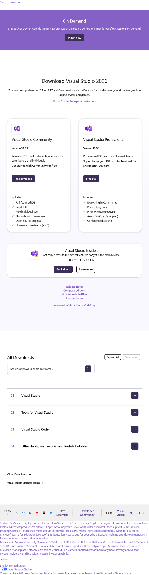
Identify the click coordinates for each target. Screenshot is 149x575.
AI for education (38, 538)
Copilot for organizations (104, 523)
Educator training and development (119, 534)
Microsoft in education (99, 530)
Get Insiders (63, 269)
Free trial (91, 178)
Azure (21, 546)
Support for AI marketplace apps (88, 546)
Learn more (85, 269)
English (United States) (13, 565)
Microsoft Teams (112, 542)
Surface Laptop (23, 523)
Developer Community (87, 512)
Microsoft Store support (108, 527)
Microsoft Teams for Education (17, 534)
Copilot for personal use (133, 523)
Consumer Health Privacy (15, 573)
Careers (72, 550)
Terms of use (92, 573)
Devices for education (126, 530)
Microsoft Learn (59, 546)
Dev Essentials (62, 512)
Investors (5, 553)
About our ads (122, 573)
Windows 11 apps (42, 527)
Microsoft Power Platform (87, 542)
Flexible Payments (75, 530)
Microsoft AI (7, 542)
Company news (106, 550)
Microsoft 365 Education (50, 534)
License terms (74, 298)
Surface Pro (7, 523)
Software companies (39, 550)
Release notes (74, 286)
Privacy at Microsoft (127, 550)
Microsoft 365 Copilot (135, 542)
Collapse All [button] (131, 357)
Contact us (37, 573)
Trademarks (107, 573)
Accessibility (46, 553)
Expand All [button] (113, 357)
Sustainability (61, 553)
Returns (127, 527)
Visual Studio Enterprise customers (74, 101)
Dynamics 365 (45, 542)
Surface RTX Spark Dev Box (73, 523)
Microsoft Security (25, 542)
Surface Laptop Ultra (45, 523)
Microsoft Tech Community (124, 546)
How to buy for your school (81, 534)
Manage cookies (74, 573)
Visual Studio (120, 512)
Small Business (8, 546)
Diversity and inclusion (24, 553)
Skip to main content (12, 2)
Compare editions (74, 290)
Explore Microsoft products (16, 527)
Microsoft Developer (38, 546)
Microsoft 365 (62, 542)
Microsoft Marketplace (13, 550)
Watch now (74, 37)
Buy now (104, 165)
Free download (23, 178)
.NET (132, 513)
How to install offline (74, 294)
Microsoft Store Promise (50, 530)
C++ (142, 513)
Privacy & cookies (53, 573)
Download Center (83, 527)
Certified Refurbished (22, 530)
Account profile (63, 527)
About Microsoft (86, 550)
